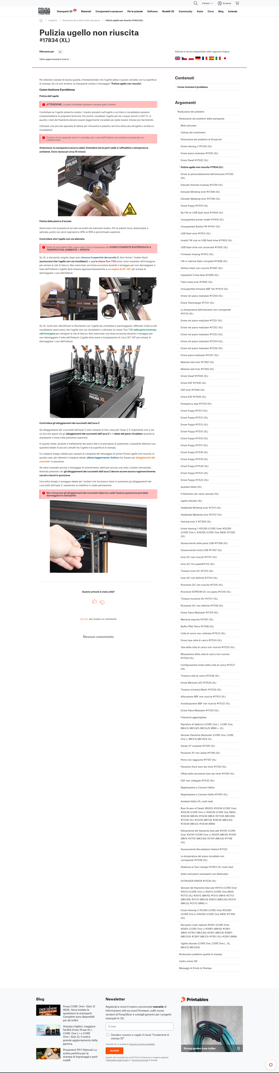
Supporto (52, 20)
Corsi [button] (211, 11)
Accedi (84, 618)
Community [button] (185, 11)
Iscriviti (114, 1050)
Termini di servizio (140, 1060)
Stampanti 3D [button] (66, 11)
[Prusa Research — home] (44, 11)
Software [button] (152, 11)
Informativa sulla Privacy (117, 1060)
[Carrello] (237, 3)
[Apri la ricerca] (195, 3)
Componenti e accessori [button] (109, 11)
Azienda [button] (232, 11)
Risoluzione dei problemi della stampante (81, 20)
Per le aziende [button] (135, 11)
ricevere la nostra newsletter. (142, 1044)
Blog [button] (220, 11)
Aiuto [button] (200, 11)
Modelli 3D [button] (168, 11)
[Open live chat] (271, 1065)
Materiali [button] (86, 11)
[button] (177, 58)
